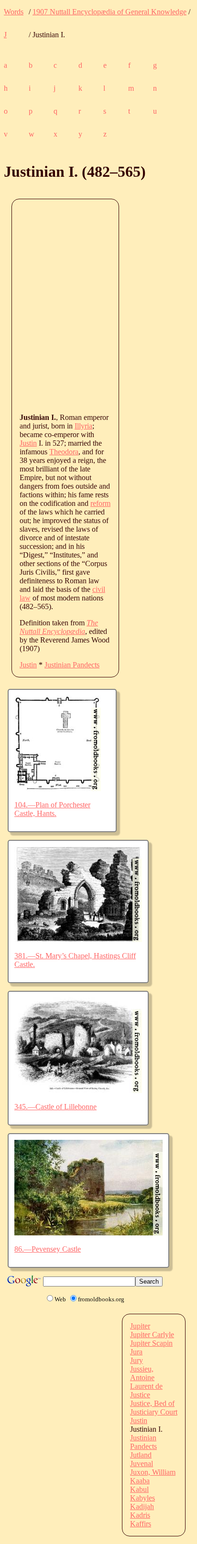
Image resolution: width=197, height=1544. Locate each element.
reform (100, 503)
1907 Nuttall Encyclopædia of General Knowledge (109, 12)
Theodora (63, 452)
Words (13, 12)
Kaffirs (140, 1524)
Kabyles (142, 1498)
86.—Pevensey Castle (47, 1249)
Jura (136, 1352)
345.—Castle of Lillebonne (55, 1107)
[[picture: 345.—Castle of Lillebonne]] (78, 1090)
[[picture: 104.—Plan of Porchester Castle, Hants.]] (57, 788)
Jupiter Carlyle (152, 1334)
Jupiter (140, 1326)
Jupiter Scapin (151, 1343)
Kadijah (142, 1506)
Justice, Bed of (152, 1403)
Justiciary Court (153, 1412)
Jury (136, 1360)
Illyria (83, 426)
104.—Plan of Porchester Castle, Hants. (52, 809)
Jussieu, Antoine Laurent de (146, 1377)
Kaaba (140, 1481)
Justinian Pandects (71, 665)
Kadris (140, 1515)
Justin (28, 443)
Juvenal (141, 1463)
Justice (140, 1395)
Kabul (139, 1489)
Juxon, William (152, 1472)
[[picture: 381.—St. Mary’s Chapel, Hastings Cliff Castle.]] (78, 939)
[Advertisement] (98, 305)
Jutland (141, 1455)
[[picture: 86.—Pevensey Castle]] (88, 1233)
